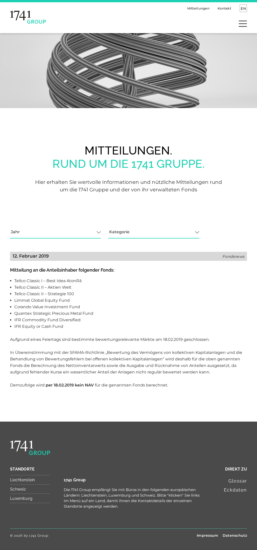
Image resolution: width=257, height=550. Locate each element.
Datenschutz (235, 535)
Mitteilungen (198, 8)
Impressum (207, 535)
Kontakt (224, 8)
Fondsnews (233, 256)
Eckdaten (235, 490)
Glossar (237, 481)
